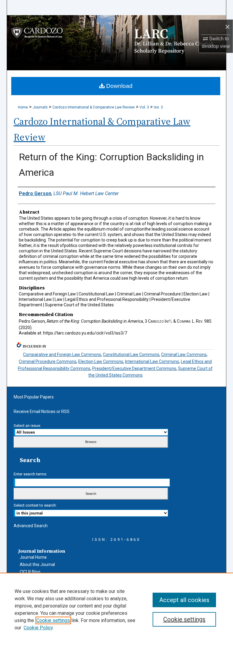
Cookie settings (53, 620)
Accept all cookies (184, 600)
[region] (116, 609)
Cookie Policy (38, 628)
